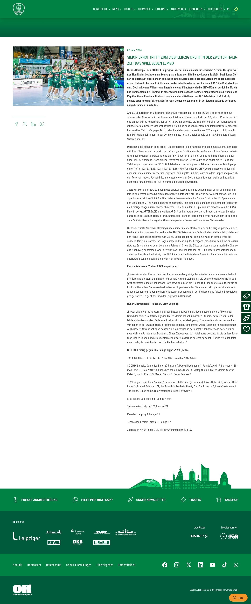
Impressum (34, 565)
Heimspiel (144, 9)
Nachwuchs (178, 9)
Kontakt (17, 565)
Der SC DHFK (214, 9)
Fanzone (160, 9)
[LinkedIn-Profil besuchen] (200, 564)
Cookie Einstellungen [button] (78, 565)
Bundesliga (100, 9)
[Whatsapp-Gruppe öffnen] (236, 565)
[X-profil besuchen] (188, 564)
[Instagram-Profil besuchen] (176, 564)
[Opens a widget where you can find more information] (238, 598)
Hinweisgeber (104, 565)
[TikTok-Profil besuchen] (224, 564)
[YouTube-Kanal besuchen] (212, 564)
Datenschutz (53, 565)
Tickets (128, 9)
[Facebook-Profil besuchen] (164, 564)
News (115, 9)
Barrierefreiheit (126, 565)
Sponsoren (196, 9)
